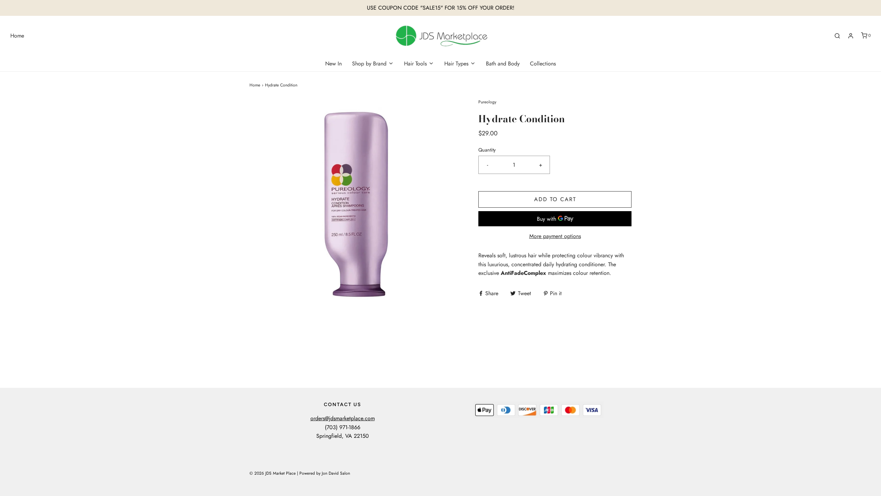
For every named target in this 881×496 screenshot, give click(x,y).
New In (333, 64)
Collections (543, 64)
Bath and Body (503, 64)
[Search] (837, 36)
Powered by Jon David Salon (324, 473)
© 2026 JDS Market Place (273, 473)
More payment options (555, 236)
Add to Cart (555, 199)
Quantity (487, 149)
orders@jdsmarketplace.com (342, 418)
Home (17, 36)
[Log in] (851, 36)
